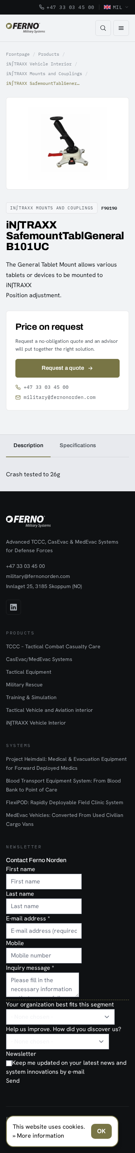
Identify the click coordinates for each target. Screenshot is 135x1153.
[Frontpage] (25, 28)
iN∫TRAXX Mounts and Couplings (44, 73)
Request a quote (63, 368)
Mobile (15, 943)
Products (48, 54)
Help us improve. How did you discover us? (63, 1029)
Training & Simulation (31, 697)
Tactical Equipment (28, 671)
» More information (38, 1136)
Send (13, 1081)
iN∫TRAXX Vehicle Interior (39, 64)
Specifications (78, 445)
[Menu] (121, 28)
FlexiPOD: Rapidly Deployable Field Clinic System (64, 802)
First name (20, 869)
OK (101, 1131)
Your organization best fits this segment (60, 1004)
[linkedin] (13, 607)
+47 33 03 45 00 (70, 7)
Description (28, 445)
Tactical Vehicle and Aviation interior (49, 710)
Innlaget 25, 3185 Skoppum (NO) (44, 586)
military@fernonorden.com (60, 397)
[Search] (103, 28)
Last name (20, 894)
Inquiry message (30, 968)
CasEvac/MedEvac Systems (39, 659)
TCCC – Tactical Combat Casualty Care (53, 646)
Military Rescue (24, 684)
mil (118, 7)
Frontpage (18, 54)
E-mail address (28, 918)
